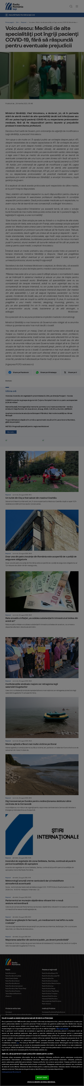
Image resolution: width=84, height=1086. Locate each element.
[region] (42, 1050)
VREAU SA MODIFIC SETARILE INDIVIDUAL (41, 1082)
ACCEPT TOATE (42, 1077)
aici (18, 1043)
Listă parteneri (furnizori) (11, 1072)
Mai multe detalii (62, 1028)
